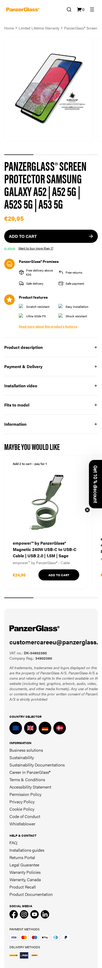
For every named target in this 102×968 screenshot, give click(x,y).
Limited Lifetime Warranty (39, 28)
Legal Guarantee (24, 865)
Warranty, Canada (25, 879)
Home (9, 28)
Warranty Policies (25, 872)
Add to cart (58, 575)
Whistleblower (22, 824)
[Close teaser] (87, 510)
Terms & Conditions (27, 779)
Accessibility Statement (30, 787)
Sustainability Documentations (37, 765)
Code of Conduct (24, 816)
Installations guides (26, 850)
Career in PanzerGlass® (29, 772)
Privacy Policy (22, 802)
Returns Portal (22, 857)
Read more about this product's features (48, 326)
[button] (95, 484)
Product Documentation (31, 894)
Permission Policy (25, 794)
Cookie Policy (21, 809)
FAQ (13, 843)
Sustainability (21, 757)
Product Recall (22, 887)
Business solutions (26, 750)
